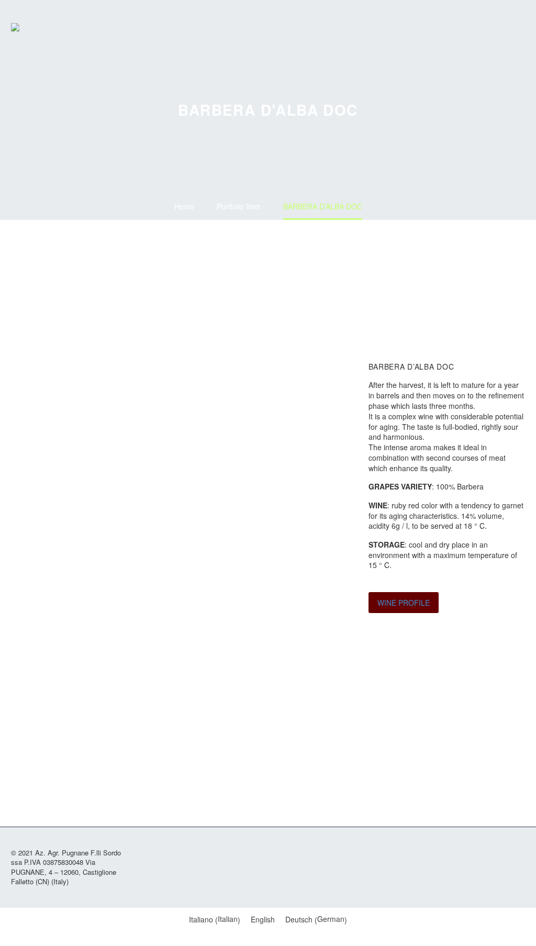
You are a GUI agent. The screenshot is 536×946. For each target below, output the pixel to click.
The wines (442, 27)
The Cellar (421, 27)
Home (400, 27)
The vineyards (463, 27)
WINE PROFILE (403, 602)
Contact (484, 27)
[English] (505, 27)
